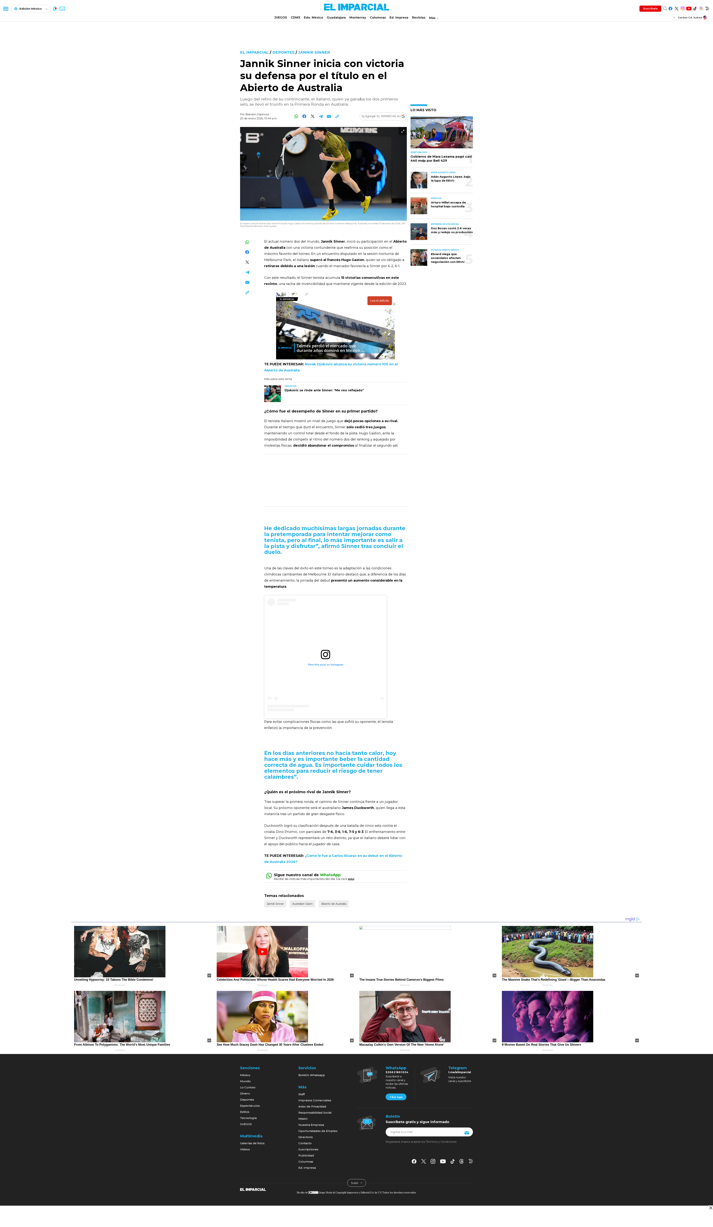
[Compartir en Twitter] (312, 116)
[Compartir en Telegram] (320, 116)
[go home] (253, 1189)
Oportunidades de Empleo (318, 1131)
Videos (245, 1149)
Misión (302, 1118)
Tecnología (248, 1118)
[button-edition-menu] (674, 17)
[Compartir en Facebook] (304, 116)
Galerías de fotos (252, 1143)
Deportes (283, 52)
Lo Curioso (247, 1087)
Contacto (305, 1143)
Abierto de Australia (333, 903)
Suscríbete (650, 8)
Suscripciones (308, 1149)
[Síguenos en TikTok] (695, 8)
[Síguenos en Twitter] (676, 8)
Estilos (244, 1112)
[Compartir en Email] (329, 116)
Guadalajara (336, 17)
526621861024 (397, 1072)
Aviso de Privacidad (312, 1106)
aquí (351, 879)
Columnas (378, 17)
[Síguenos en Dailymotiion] (471, 1161)
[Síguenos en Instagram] (683, 8)
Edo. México (313, 17)
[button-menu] (5, 8)
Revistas (418, 17)
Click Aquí (396, 1097)
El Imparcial (254, 52)
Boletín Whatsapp (311, 1075)
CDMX (295, 17)
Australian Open (302, 903)
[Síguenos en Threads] (701, 8)
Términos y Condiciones (441, 1141)
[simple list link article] (442, 133)
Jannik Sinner (314, 52)
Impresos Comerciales (314, 1100)
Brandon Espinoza (257, 114)
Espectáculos (250, 1105)
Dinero (245, 1093)
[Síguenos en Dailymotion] (707, 8)
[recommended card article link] (272, 393)
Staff (301, 1094)
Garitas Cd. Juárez (690, 17)
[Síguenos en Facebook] (670, 8)
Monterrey (357, 17)
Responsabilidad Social (315, 1112)
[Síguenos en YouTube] (689, 8)
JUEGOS (280, 17)
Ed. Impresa (399, 17)
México (245, 1075)
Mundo (245, 1081)
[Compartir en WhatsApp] (296, 116)
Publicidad (306, 1155)
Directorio (305, 1137)
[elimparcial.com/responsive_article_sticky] (710, 1207)
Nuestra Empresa (311, 1125)
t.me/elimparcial (459, 1072)
